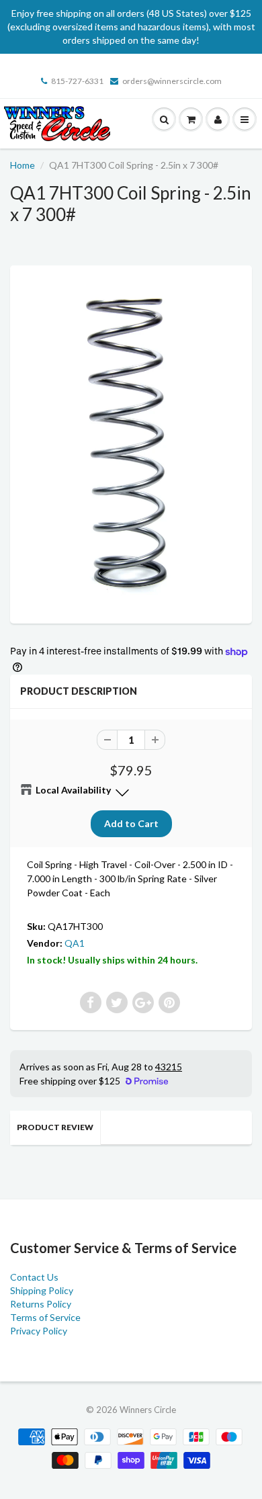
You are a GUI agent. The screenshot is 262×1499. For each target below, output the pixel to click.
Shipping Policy (41, 1290)
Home (22, 165)
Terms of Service (45, 1317)
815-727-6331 (77, 81)
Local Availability (73, 790)
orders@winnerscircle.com (172, 81)
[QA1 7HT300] (131, 443)
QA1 (74, 943)
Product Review (55, 1127)
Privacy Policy (38, 1330)
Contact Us (34, 1277)
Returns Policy (40, 1304)
